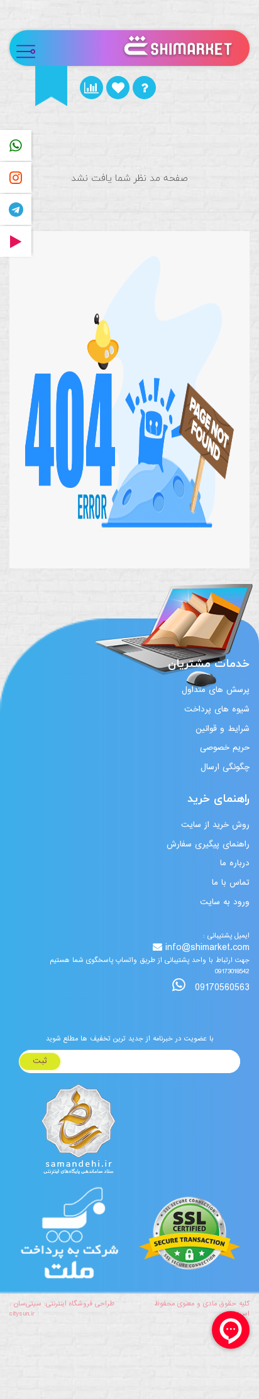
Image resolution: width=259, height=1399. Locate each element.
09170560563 (221, 987)
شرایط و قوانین (223, 729)
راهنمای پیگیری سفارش (208, 844)
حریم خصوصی (225, 748)
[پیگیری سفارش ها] (91, 87)
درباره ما (235, 863)
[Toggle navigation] (31, 48)
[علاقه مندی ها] (118, 87)
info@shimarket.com (207, 947)
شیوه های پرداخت (217, 709)
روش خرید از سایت (215, 825)
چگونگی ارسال (225, 767)
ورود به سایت (225, 902)
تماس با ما (231, 883)
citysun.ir (22, 1314)
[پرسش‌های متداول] (144, 87)
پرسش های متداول (216, 690)
